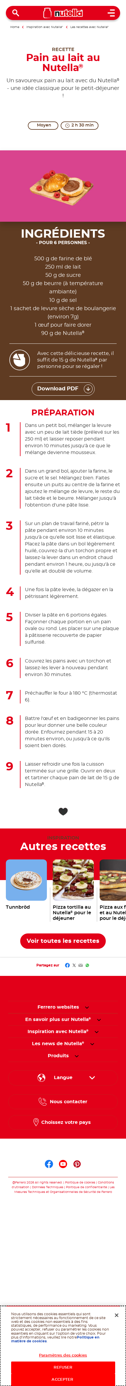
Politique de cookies (80, 1182)
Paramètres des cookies (63, 1355)
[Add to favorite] (63, 811)
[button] (87, 1007)
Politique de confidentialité (86, 1187)
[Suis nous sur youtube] (63, 1164)
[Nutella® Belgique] (63, 13)
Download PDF (58, 389)
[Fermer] (116, 1315)
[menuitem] (58, 1019)
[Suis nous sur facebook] (49, 1164)
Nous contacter (68, 1101)
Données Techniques (47, 1187)
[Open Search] (16, 13)
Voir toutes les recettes (63, 941)
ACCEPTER (63, 1380)
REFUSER (63, 1367)
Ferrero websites (58, 1007)
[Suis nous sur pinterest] (77, 1164)
